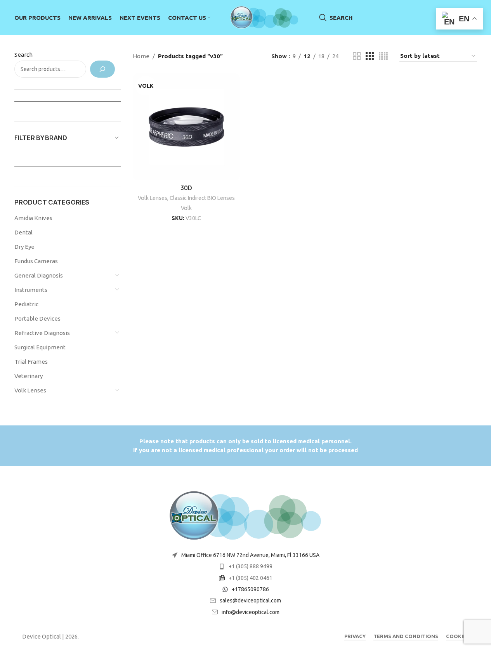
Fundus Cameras (36, 261)
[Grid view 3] (369, 56)
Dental (23, 232)
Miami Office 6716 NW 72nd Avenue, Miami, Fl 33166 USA (250, 555)
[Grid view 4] (383, 56)
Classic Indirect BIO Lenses (202, 198)
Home (141, 56)
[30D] (186, 126)
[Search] (102, 69)
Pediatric (26, 304)
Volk (186, 208)
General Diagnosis (38, 275)
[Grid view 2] (357, 56)
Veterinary (28, 376)
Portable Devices (37, 318)
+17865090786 (250, 589)
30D (186, 188)
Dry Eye (24, 246)
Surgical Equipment (40, 347)
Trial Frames (31, 361)
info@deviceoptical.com (250, 612)
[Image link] (245, 515)
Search (23, 54)
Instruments (30, 289)
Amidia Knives (33, 218)
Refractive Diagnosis (42, 333)
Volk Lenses (30, 390)
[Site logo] (265, 17)
